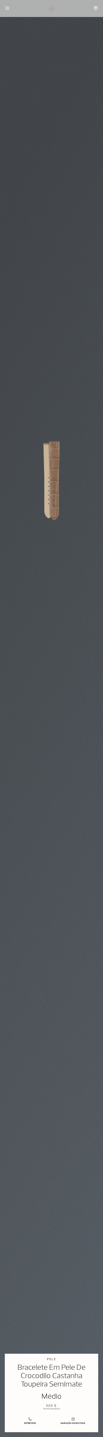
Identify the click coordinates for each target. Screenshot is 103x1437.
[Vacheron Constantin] (52, 8)
